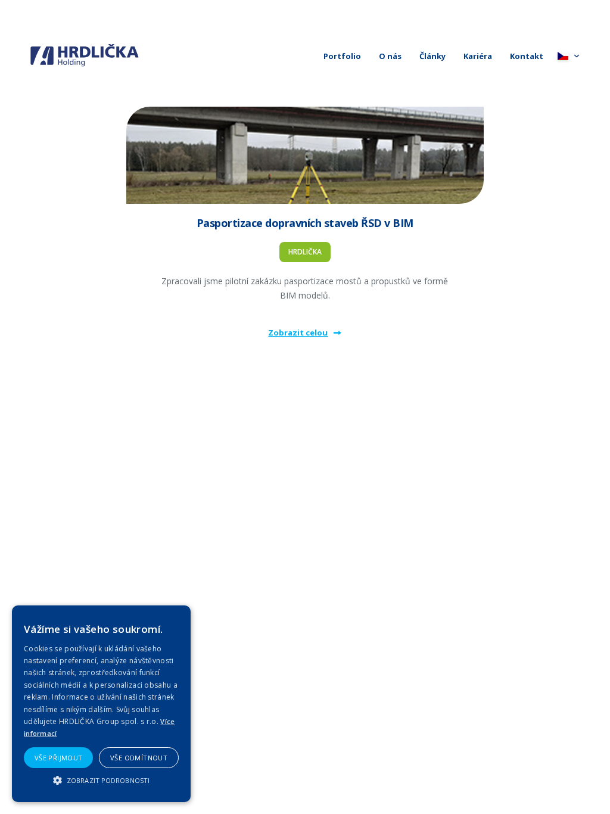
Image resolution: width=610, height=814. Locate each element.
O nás (390, 56)
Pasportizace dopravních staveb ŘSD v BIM (305, 223)
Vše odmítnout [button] (138, 757)
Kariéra (477, 56)
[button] (101, 780)
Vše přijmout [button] (59, 757)
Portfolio (342, 56)
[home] (84, 55)
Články (432, 56)
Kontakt (526, 56)
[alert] (101, 703)
